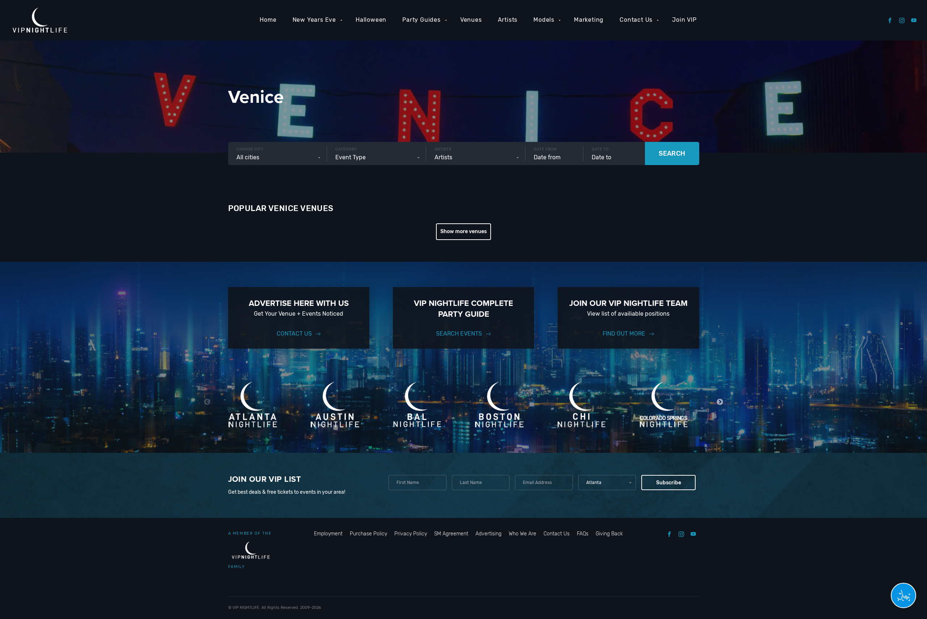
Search (672, 153)
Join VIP (684, 19)
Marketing (589, 19)
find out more (624, 333)
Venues (471, 19)
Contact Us (636, 19)
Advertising (488, 534)
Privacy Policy (410, 534)
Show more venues (463, 231)
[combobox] (277, 157)
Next (720, 402)
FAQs (582, 534)
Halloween (371, 19)
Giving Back (609, 534)
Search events (459, 333)
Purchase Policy (368, 534)
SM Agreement (451, 534)
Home (268, 19)
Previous (207, 402)
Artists (508, 19)
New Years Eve (314, 19)
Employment (328, 534)
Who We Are (522, 534)
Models (543, 19)
